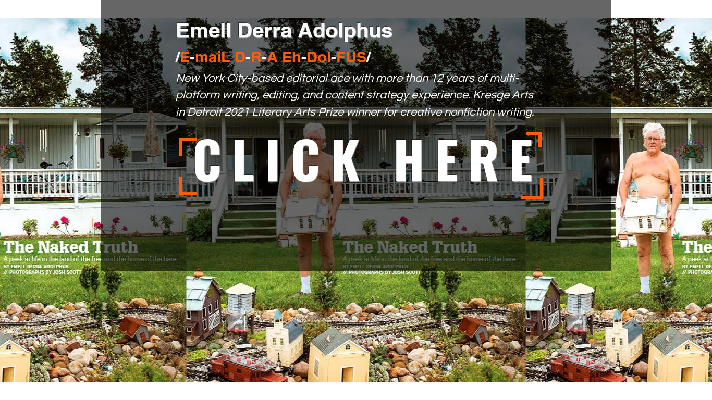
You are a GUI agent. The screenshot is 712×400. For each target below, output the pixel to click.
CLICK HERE (367, 158)
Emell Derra (237, 30)
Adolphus (345, 30)
